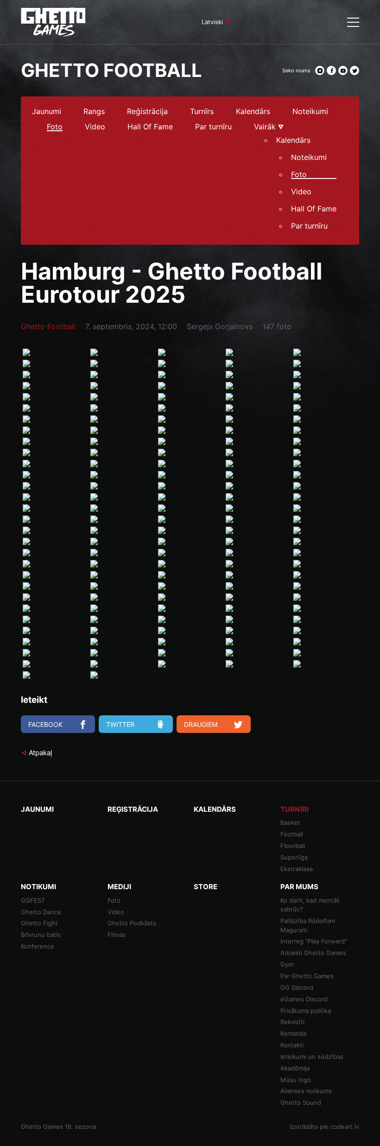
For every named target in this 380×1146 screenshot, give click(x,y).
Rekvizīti (292, 1021)
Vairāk (266, 127)
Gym (286, 964)
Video (95, 127)
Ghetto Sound (300, 1102)
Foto (55, 127)
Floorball (292, 845)
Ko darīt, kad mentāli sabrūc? (309, 905)
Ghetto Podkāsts (132, 923)
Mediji (119, 886)
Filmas (117, 934)
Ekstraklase (296, 868)
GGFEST (33, 900)
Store (205, 886)
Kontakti (292, 1045)
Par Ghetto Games (307, 976)
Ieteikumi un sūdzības (311, 1056)
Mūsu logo (295, 1079)
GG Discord (296, 987)
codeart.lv (344, 1126)
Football (291, 834)
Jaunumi (46, 112)
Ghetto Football (48, 326)
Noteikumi (310, 112)
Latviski (212, 21)
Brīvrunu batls (41, 934)
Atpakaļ (40, 752)
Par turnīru (213, 127)
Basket (290, 822)
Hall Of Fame (150, 127)
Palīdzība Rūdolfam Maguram (307, 925)
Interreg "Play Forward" (313, 941)
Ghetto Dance (41, 912)
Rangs (94, 112)
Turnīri (294, 809)
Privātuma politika (305, 1010)
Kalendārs (253, 112)
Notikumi (38, 886)
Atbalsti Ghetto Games (313, 952)
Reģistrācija (147, 112)
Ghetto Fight (39, 923)
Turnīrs (202, 112)
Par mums (299, 886)
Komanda (293, 1033)
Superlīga (294, 857)
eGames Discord (304, 999)
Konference (37, 946)
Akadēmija (295, 1068)
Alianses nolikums (306, 1091)
